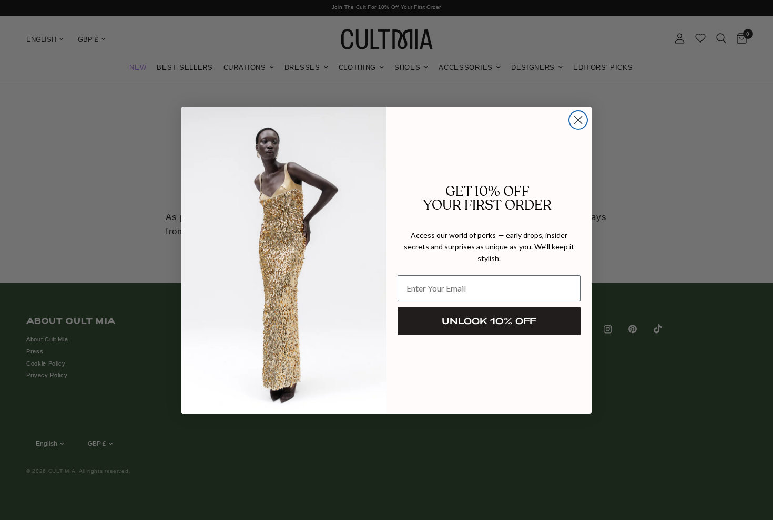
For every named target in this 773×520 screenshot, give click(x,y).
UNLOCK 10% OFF (489, 321)
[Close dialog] (578, 120)
